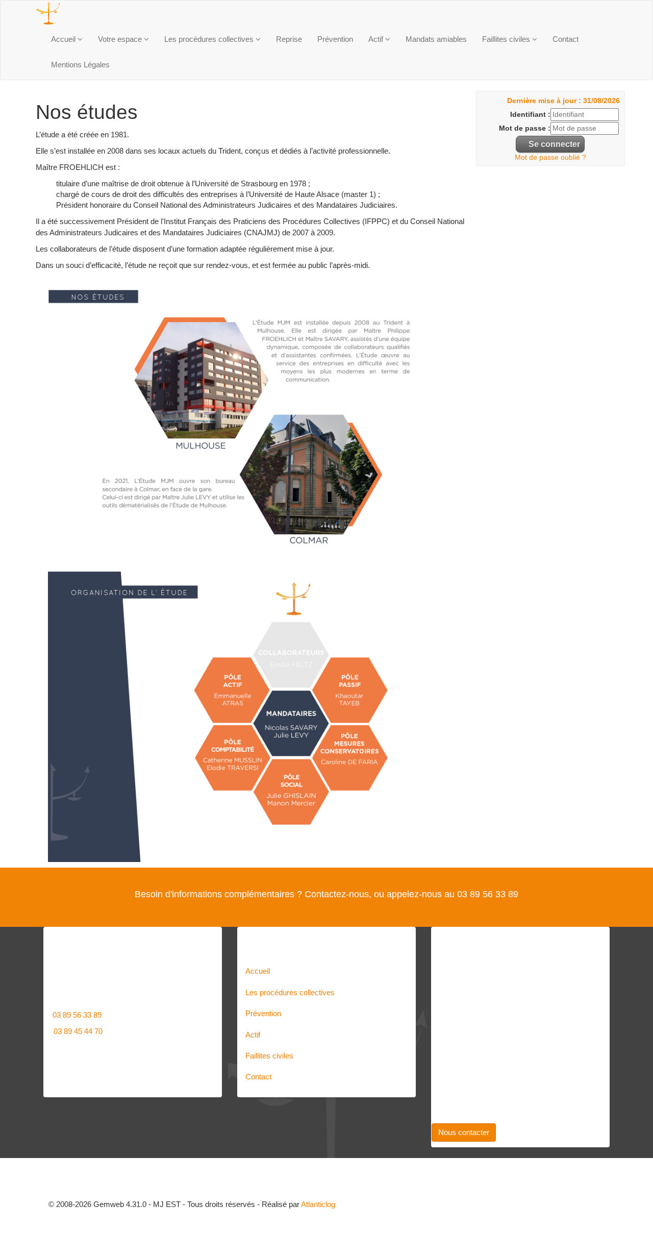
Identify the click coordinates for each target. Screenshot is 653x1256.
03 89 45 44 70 (78, 1031)
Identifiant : (530, 114)
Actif (376, 39)
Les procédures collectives (210, 39)
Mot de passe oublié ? (550, 157)
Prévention (335, 39)
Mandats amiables (436, 39)
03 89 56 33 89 (77, 1015)
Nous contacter (463, 1132)
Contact (565, 39)
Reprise (289, 39)
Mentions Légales (80, 64)
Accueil (64, 39)
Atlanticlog (318, 1204)
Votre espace (121, 39)
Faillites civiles (507, 39)
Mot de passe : (524, 128)
